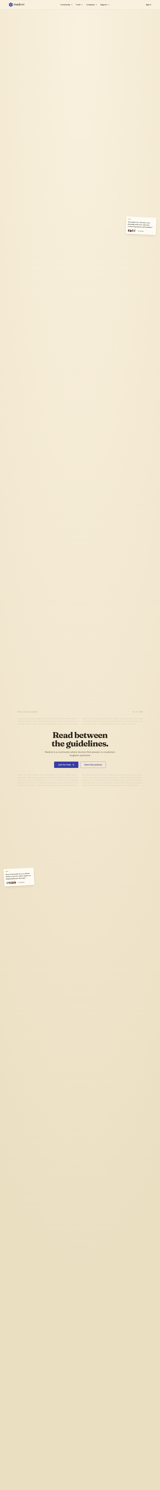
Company (90, 5)
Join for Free (64, 764)
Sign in (148, 5)
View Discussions (93, 764)
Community (65, 5)
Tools (78, 5)
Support (103, 5)
